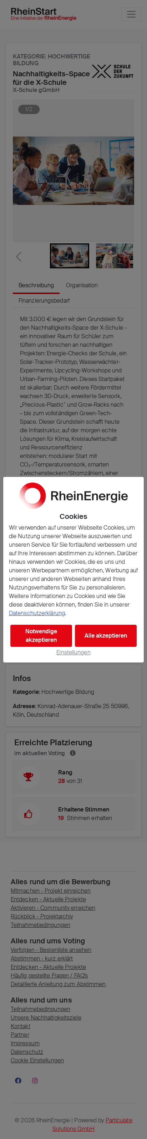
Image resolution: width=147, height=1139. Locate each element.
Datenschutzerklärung (37, 613)
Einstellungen (73, 652)
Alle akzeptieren (106, 635)
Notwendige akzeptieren (41, 636)
